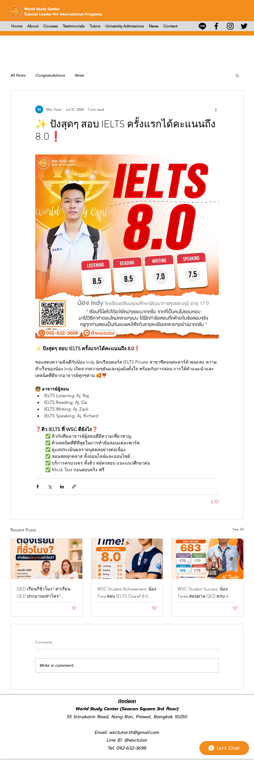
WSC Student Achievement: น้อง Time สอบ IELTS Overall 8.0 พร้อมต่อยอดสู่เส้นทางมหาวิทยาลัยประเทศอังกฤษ (126, 593)
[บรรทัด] (202, 26)
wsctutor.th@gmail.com (134, 732)
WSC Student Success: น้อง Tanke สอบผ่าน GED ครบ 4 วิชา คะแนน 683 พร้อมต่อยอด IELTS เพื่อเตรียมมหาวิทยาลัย (207, 593)
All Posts (18, 75)
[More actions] (216, 109)
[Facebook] (216, 26)
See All (238, 529)
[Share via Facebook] (37, 486)
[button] (237, 75)
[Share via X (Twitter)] (49, 486)
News (79, 75)
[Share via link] (74, 486)
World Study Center (42, 9)
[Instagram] (230, 26)
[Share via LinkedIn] (62, 486)
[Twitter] (244, 26)
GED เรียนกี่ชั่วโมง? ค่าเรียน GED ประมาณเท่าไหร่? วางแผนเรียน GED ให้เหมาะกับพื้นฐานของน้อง (44, 593)
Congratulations (50, 75)
